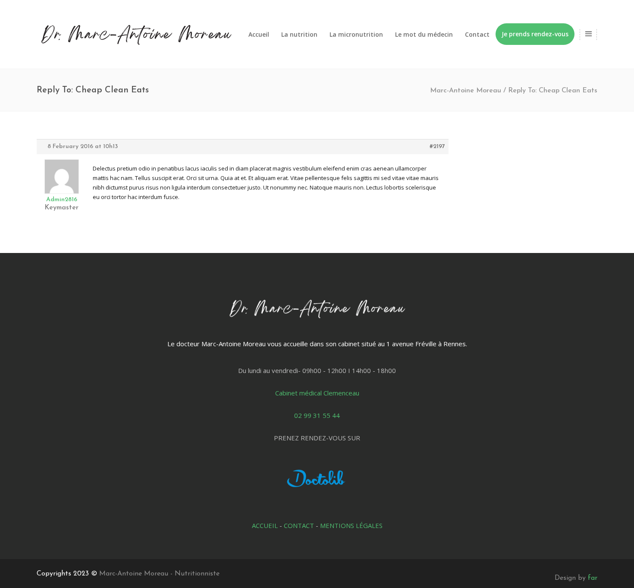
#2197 (437, 146)
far (592, 578)
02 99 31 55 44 (317, 415)
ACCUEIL (265, 525)
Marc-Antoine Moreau (465, 90)
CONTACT (299, 525)
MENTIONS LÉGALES (351, 525)
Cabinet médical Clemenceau (317, 393)
